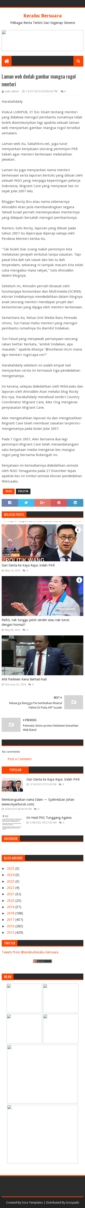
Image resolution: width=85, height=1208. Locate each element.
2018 (11, 913)
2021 (11, 894)
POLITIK (23, 491)
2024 (11, 875)
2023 (11, 881)
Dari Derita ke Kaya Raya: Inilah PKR (28, 565)
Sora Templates (32, 1202)
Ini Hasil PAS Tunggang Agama (49, 817)
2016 (11, 926)
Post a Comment (20, 759)
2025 (11, 868)
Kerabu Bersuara (42, 16)
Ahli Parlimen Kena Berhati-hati (24, 679)
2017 (11, 919)
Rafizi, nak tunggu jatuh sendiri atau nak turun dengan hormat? (35, 622)
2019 (11, 907)
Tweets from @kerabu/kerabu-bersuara (30, 952)
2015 (11, 932)
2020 (11, 900)
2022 (11, 888)
